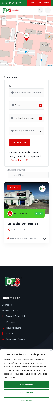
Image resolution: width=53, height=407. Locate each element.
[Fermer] (51, 350)
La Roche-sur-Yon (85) (23, 223)
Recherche (12, 77)
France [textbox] (28, 105)
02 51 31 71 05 (18, 229)
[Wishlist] (44, 239)
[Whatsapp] (3, 3)
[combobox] (26, 105)
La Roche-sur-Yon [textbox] (28, 118)
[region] (26, 378)
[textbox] (28, 130)
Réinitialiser (16, 160)
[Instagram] (6, 3)
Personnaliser (26, 392)
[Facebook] (10, 3)
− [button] (4, 23)
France (32, 238)
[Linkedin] (16, 3)
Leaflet (49, 65)
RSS (26, 160)
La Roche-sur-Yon (19, 238)
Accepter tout (26, 384)
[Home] (13, 282)
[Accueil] (11, 10)
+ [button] (4, 19)
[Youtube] (20, 3)
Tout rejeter (26, 400)
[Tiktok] (13, 3)
